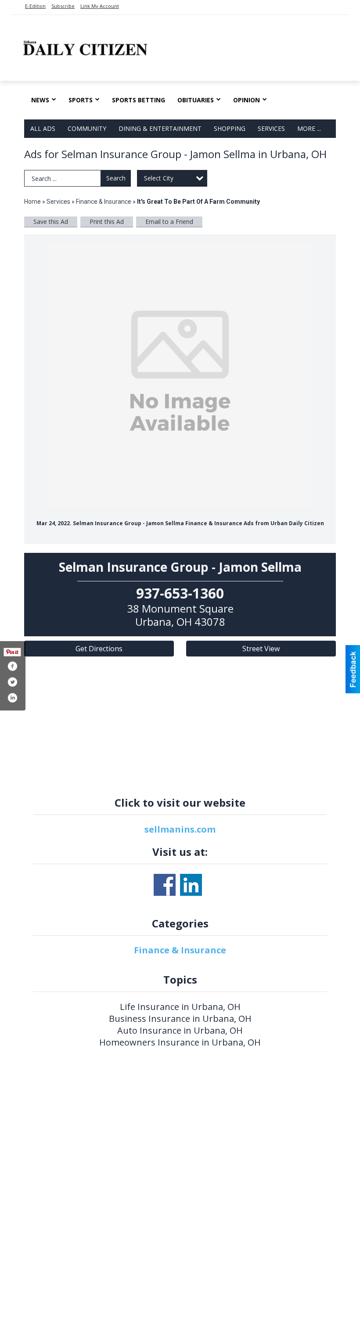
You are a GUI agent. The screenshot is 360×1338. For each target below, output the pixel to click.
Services (271, 128)
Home (32, 201)
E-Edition (35, 6)
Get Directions (99, 648)
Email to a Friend (169, 221)
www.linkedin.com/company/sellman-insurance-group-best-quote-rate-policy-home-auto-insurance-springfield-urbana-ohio (191, 885)
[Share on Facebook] (12, 666)
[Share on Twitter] (12, 682)
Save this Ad (50, 221)
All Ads (42, 128)
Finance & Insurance (103, 201)
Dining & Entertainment (160, 128)
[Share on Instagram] (12, 698)
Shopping (229, 128)
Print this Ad (107, 221)
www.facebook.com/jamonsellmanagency (165, 885)
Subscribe (63, 6)
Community (87, 128)
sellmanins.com (180, 829)
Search (116, 178)
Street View (261, 648)
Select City (158, 178)
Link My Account (99, 6)
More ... (309, 128)
